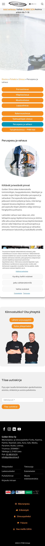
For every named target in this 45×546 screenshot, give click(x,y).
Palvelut (13, 79)
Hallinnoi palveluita (22, 271)
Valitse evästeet (22, 289)
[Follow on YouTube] (19, 429)
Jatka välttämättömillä (22, 283)
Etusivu (5, 79)
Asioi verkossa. (9, 9)
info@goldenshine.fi (10, 457)
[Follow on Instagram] (9, 429)
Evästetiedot (18, 293)
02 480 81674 (11, 454)
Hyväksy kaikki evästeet (22, 276)
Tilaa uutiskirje (10, 406)
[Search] (42, 4)
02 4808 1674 (28, 9)
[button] (3, 4)
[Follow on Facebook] (4, 429)
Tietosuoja (26, 293)
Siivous (22, 79)
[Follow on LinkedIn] (14, 429)
